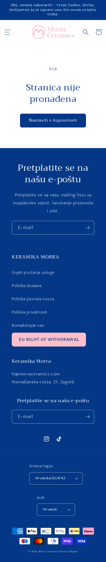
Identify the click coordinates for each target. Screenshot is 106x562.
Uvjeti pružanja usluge (33, 272)
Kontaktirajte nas (28, 325)
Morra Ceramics (48, 551)
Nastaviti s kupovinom (53, 120)
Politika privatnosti (29, 312)
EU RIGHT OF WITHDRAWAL (49, 339)
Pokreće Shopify (68, 551)
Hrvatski (50, 509)
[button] (7, 32)
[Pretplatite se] (87, 228)
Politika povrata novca (33, 299)
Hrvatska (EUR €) (50, 478)
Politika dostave (27, 286)
